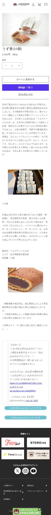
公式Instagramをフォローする (25, 417)
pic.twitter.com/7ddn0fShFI (23, 390)
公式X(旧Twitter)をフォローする (25, 408)
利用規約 (7, 499)
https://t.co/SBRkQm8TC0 (22, 383)
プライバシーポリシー (35, 491)
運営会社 (30, 485)
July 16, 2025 (32, 400)
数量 (4, 60)
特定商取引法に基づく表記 (13, 492)
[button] (3, 4)
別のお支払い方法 (25, 94)
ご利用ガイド (8, 485)
